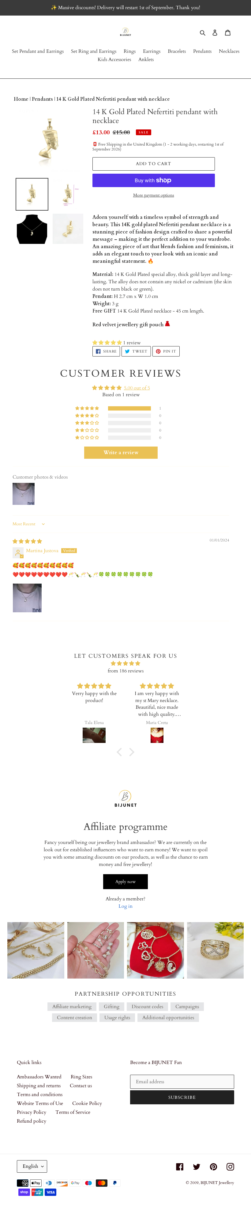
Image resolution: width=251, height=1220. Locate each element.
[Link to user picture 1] (27, 598)
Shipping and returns (39, 1085)
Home (22, 99)
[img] (27, 541)
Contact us (81, 1085)
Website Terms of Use (40, 1103)
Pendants (43, 99)
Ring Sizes (81, 1076)
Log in (125, 906)
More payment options (153, 195)
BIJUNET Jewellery (217, 1183)
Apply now (125, 882)
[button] (107, 342)
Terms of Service (72, 1112)
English (30, 1166)
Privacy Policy (31, 1112)
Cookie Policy (87, 1103)
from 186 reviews (126, 671)
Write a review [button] (120, 452)
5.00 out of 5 (137, 388)
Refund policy (31, 1121)
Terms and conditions (39, 1094)
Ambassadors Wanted (39, 1076)
